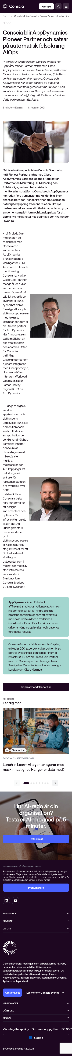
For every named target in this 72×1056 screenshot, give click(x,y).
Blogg (5, 16)
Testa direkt (36, 838)
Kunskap (7, 921)
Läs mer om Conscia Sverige (42, 992)
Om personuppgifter (45, 1029)
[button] (55, 783)
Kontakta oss (12, 992)
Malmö (7, 1018)
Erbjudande (9, 913)
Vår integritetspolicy (16, 1029)
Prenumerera (36, 887)
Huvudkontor (10, 1003)
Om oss (7, 928)
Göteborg (8, 1010)
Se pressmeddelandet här (36, 686)
